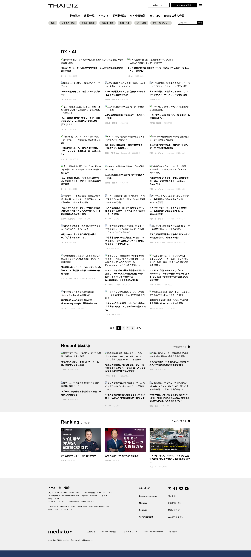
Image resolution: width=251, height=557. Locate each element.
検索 (200, 23)
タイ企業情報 (138, 15)
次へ (138, 327)
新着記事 (75, 15)
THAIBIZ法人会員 (174, 15)
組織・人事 (124, 23)
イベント (103, 15)
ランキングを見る (179, 421)
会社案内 (91, 531)
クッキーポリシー (129, 531)
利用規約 (64, 506)
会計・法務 (141, 23)
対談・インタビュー (161, 23)
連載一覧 (89, 15)
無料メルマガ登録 (184, 5)
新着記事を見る (179, 346)
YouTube (154, 15)
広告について (158, 5)
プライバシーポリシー (78, 506)
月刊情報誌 (119, 15)
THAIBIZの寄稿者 (108, 531)
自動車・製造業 (88, 23)
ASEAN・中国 (107, 23)
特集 (53, 23)
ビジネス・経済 (68, 23)
